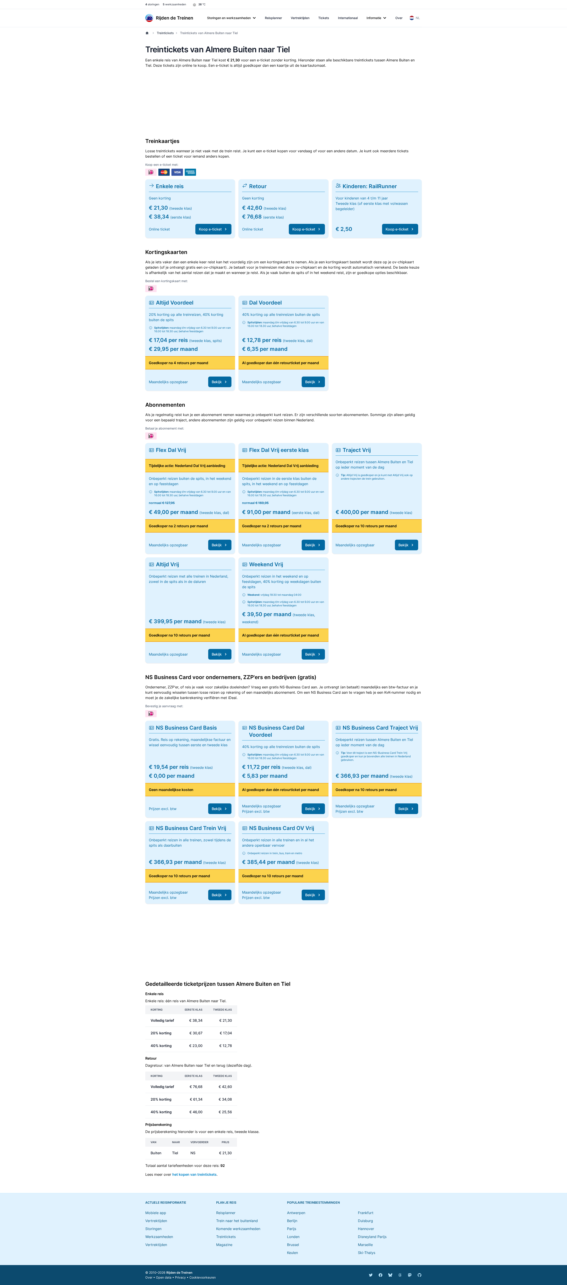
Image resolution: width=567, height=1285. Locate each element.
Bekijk (217, 382)
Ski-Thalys (366, 1252)
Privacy (180, 1277)
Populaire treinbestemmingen (313, 1202)
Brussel (293, 1244)
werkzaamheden (174, 4)
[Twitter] (371, 1275)
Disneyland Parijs (372, 1236)
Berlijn (292, 1221)
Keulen (292, 1252)
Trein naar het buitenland (237, 1221)
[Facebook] (380, 1275)
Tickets (323, 18)
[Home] (148, 33)
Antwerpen (296, 1213)
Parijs (291, 1228)
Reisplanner (273, 18)
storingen (152, 4)
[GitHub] (419, 1275)
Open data (163, 1277)
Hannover (366, 1228)
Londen (293, 1236)
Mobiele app (155, 1213)
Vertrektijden (300, 18)
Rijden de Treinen (179, 1272)
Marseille (365, 1244)
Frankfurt (365, 1213)
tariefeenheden (180, 1165)
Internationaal (348, 18)
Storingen (153, 1228)
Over (398, 18)
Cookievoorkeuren (202, 1277)
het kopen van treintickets (194, 1174)
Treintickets (165, 33)
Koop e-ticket (210, 229)
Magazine (224, 1244)
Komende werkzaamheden (238, 1228)
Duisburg (365, 1221)
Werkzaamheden (159, 1236)
